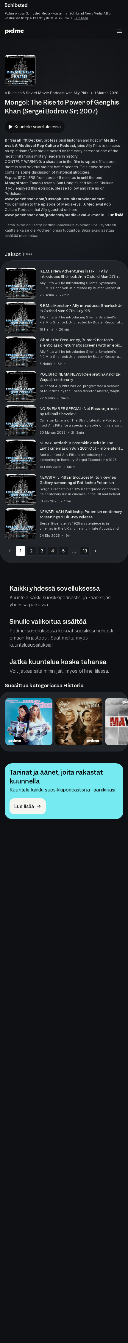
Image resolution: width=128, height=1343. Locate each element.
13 (85, 550)
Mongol (12, 183)
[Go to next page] (95, 551)
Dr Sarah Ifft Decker (23, 140)
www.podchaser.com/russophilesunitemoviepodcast (54, 199)
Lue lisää (81, 18)
